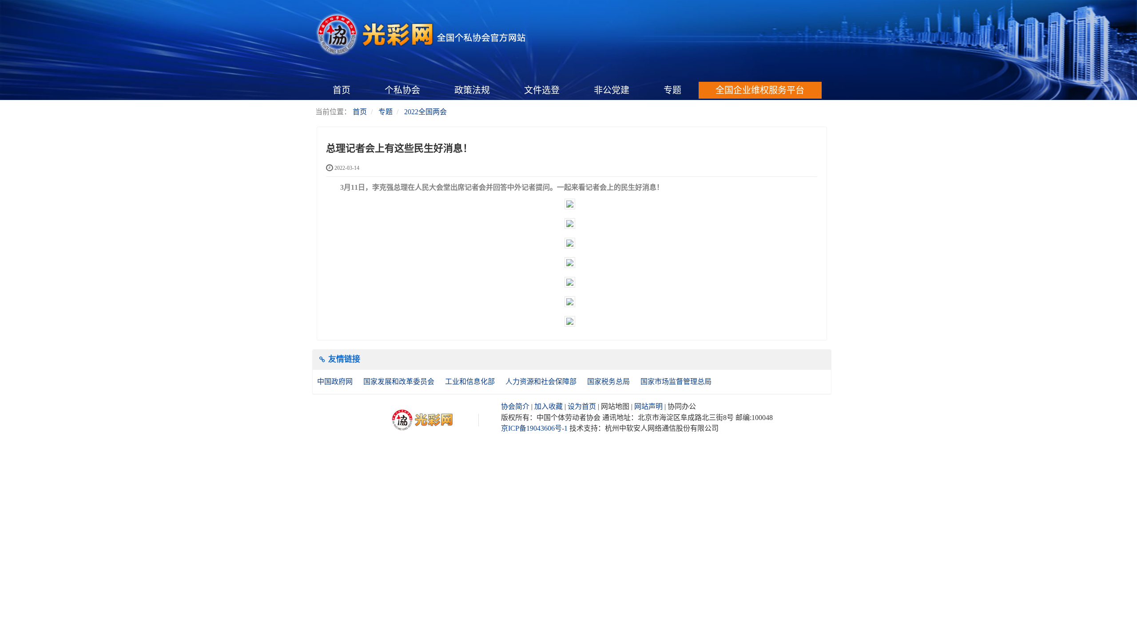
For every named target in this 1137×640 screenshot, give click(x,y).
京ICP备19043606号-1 (534, 428)
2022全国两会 (425, 112)
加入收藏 (548, 406)
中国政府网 (335, 381)
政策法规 (472, 90)
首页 (341, 90)
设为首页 (582, 406)
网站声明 (648, 406)
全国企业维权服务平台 (760, 90)
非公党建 (611, 90)
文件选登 (542, 90)
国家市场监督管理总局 (676, 381)
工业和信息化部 (471, 381)
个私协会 (402, 90)
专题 (672, 90)
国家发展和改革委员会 (399, 381)
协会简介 (515, 406)
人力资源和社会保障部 (541, 381)
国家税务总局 (609, 381)
